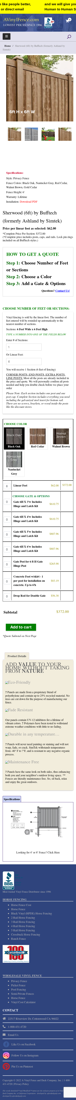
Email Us (13, 1035)
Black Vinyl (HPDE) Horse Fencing (31, 913)
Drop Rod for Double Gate (29, 595)
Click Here (54, 852)
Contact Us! (62, 291)
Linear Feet (20, 485)
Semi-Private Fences (22, 993)
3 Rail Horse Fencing (23, 922)
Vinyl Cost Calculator (23, 1002)
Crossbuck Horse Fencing (25, 934)
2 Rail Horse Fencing (23, 917)
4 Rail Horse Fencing (23, 926)
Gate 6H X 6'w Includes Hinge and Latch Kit (27, 548)
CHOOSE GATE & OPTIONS (31, 496)
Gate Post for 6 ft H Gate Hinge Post (28, 563)
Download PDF (28, 201)
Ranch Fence (18, 938)
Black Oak (14, 446)
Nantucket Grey (14, 471)
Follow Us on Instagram (24, 1055)
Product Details (17, 656)
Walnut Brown (61, 446)
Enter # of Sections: (17, 340)
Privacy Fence (19, 981)
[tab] (17, 656)
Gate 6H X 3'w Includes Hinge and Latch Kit (27, 504)
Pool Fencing (18, 989)
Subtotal (10, 612)
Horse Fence (18, 909)
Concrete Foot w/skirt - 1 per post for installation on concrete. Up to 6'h (29, 580)
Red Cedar (37, 446)
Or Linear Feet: (14, 354)
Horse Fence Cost (21, 905)
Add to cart (21, 627)
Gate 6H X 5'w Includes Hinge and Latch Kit (27, 534)
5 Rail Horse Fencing (23, 930)
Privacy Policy (21, 1084)
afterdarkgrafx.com (19, 1096)
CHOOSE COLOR (15, 424)
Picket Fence (18, 985)
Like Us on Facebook (23, 1044)
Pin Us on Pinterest (22, 1066)
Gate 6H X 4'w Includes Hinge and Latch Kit (27, 519)
